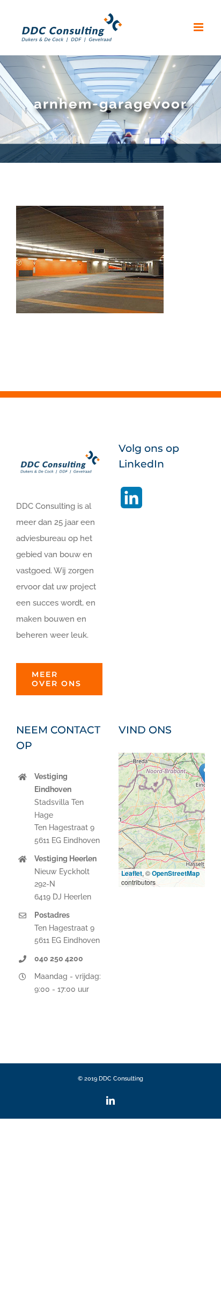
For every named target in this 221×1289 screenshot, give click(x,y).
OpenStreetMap (176, 873)
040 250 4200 (58, 958)
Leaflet (131, 873)
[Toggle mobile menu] (199, 27)
